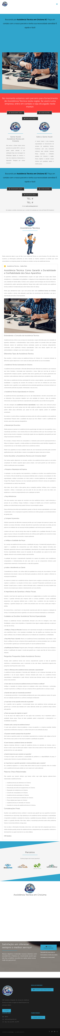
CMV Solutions (7, 836)
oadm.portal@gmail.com (32, 206)
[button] (30, 266)
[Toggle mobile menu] (57, 4)
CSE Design (11, 1032)
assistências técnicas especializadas (26, 404)
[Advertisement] (30, 41)
